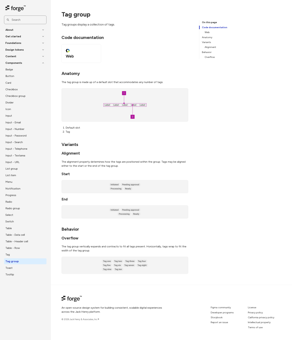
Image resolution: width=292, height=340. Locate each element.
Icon (8, 109)
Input (8, 115)
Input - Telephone (16, 148)
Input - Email (13, 122)
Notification (12, 188)
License (252, 307)
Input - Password (16, 135)
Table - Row (12, 248)
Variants (206, 42)
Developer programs (222, 312)
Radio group (12, 208)
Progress (10, 195)
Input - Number (14, 129)
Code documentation (214, 27)
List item (10, 175)
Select (9, 214)
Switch (9, 221)
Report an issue (219, 322)
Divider (9, 102)
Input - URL (12, 162)
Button (9, 76)
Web (207, 32)
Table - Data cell (15, 234)
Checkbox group (15, 96)
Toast (9, 267)
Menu (8, 181)
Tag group (12, 261)
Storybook (217, 317)
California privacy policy (261, 317)
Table (8, 228)
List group (11, 168)
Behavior (207, 52)
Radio (8, 201)
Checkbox (11, 89)
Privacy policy (255, 312)
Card (8, 82)
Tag (7, 254)
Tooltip (9, 274)
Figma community (221, 307)
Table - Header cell (16, 241)
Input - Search (14, 142)
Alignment (210, 47)
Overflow (210, 57)
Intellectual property (259, 322)
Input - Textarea (15, 155)
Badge (9, 69)
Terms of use (255, 327)
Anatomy (207, 37)
